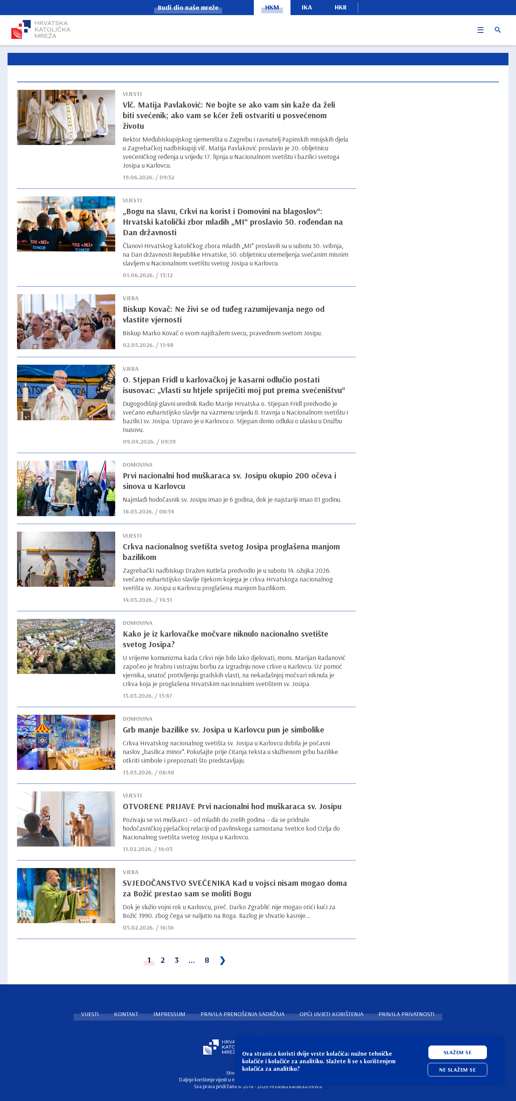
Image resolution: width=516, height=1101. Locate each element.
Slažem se (457, 1052)
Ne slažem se (457, 1069)
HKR (341, 7)
